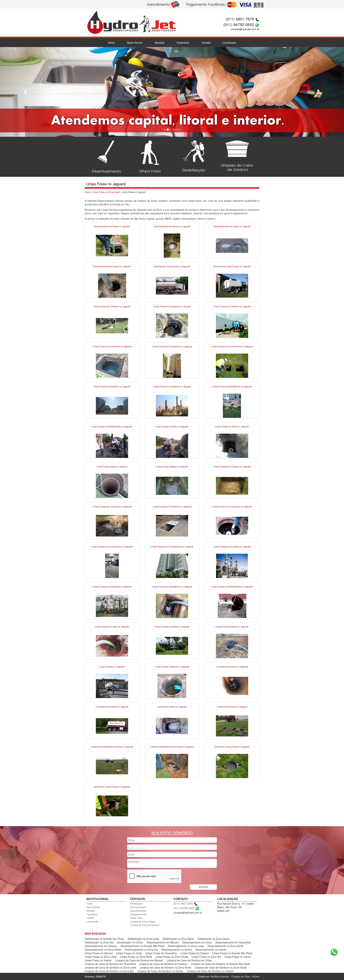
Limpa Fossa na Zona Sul (206, 956)
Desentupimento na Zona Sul (141, 949)
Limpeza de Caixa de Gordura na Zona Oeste (221, 967)
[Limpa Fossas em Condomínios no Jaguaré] (172, 565)
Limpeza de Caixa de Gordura (144, 925)
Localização (229, 42)
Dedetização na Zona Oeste (214, 939)
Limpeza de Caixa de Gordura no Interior (210, 971)
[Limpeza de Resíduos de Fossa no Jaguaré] (112, 765)
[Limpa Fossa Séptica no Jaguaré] (172, 485)
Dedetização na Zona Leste (143, 939)
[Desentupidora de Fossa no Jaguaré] (112, 245)
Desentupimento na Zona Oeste (103, 949)
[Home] (131, 18)
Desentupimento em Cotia (197, 942)
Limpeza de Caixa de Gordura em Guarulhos (110, 964)
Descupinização (138, 907)
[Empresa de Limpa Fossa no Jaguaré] (172, 285)
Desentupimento (138, 910)
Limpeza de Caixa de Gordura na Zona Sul (109, 971)
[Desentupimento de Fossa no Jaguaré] (232, 245)
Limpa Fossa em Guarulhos (161, 953)
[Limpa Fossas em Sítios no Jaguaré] (172, 645)
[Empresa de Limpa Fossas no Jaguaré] (232, 285)
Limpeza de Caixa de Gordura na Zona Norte (165, 967)
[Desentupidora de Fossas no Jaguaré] (172, 245)
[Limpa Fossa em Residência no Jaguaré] (232, 405)
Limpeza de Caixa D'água (142, 921)
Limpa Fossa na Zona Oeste (106, 191)
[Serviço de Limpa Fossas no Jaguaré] (112, 805)
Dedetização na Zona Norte (178, 939)
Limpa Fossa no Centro (237, 956)
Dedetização (136, 903)
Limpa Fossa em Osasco (195, 953)
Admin (255, 976)
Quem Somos (135, 42)
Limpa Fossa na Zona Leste (101, 956)
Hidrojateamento (138, 914)
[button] (26, 92)
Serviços (159, 42)
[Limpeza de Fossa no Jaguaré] (172, 725)
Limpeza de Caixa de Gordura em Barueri (139, 960)
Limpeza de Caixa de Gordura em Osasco (163, 964)
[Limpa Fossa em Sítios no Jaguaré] (232, 445)
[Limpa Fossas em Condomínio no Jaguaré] (112, 565)
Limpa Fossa (136, 917)
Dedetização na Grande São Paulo (104, 939)
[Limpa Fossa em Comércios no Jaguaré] (112, 365)
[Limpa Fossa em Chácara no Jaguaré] (112, 325)
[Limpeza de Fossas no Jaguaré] (232, 725)
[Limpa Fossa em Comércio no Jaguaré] (232, 325)
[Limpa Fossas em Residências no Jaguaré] (232, 605)
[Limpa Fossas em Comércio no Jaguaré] (172, 525)
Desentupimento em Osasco (101, 946)
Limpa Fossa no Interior (98, 960)
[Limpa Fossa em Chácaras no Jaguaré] (172, 325)
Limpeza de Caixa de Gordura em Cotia (189, 960)
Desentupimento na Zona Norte (225, 946)
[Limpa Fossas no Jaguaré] (112, 685)
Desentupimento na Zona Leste (186, 946)
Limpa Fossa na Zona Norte (136, 956)
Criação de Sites (240, 976)
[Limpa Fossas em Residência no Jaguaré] (172, 605)
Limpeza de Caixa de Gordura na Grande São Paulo (220, 964)
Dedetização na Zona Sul (99, 942)
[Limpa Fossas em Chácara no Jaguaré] (232, 485)
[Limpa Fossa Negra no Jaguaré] (112, 485)
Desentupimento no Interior (211, 949)
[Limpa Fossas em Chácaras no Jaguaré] (112, 525)
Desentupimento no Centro (176, 949)
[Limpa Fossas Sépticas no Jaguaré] (172, 685)
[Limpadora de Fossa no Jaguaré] (232, 685)
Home (111, 42)
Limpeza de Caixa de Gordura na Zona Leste (110, 967)
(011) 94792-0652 (238, 24)
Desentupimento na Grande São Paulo (142, 946)
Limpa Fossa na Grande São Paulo (232, 953)
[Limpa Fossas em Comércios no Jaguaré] (232, 525)
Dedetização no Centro (130, 942)
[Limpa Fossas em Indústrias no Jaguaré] (112, 605)
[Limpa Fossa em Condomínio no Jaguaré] (172, 365)
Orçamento (183, 42)
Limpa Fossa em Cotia (129, 953)
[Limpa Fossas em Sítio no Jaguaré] (112, 645)
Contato (206, 42)
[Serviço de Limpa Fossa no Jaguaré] (232, 765)
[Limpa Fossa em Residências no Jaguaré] (112, 445)
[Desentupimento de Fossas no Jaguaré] (112, 285)
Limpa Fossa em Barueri (99, 953)
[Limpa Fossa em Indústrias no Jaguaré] (172, 405)
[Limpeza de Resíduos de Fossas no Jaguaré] (172, 765)
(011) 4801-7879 (240, 19)
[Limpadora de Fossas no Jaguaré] (112, 725)
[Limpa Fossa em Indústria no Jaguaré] (112, 405)
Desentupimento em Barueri (163, 942)
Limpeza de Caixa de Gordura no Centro (160, 971)
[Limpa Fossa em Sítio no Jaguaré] (172, 445)
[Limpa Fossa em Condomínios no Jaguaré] (232, 365)
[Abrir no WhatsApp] (257, 24)
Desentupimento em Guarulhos (233, 942)
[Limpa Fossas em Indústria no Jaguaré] (232, 565)
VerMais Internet (219, 976)
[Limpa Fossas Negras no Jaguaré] (232, 645)
